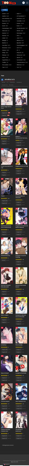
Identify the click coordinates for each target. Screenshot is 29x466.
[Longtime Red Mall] (21, 363)
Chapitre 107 (19, 111)
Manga (5, 40)
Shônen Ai (21, 55)
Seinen (5, 50)
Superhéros (6, 60)
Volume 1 (3, 260)
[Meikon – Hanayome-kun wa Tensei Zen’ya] (21, 126)
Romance (6, 47)
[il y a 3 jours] (9, 112)
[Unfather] (7, 335)
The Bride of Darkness (19, 430)
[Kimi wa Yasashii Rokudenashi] (7, 275)
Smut (5, 57)
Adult (19, 13)
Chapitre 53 (18, 380)
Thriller (5, 62)
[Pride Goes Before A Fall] (7, 156)
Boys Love (6, 21)
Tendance (19, 82)
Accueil (2, 7)
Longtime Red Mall (21, 373)
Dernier (3, 82)
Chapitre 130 (19, 406)
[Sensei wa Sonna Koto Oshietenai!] (7, 216)
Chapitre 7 (18, 291)
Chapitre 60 (4, 406)
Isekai (5, 38)
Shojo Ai (20, 52)
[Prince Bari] (21, 97)
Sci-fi (19, 47)
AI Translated (21, 16)
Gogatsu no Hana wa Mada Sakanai (22, 226)
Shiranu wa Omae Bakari (21, 286)
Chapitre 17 (18, 145)
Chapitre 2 (4, 172)
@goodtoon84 (14, 461)
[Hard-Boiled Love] (21, 391)
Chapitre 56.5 (5, 200)
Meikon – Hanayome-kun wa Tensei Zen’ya (21, 138)
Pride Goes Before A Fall (7, 167)
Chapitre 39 (4, 352)
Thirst (3, 196)
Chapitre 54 (18, 377)
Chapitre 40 (18, 435)
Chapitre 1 (4, 175)
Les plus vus (5, 85)
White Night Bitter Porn (6, 107)
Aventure (21, 18)
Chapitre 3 (18, 349)
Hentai (5, 33)
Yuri (19, 67)
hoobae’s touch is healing (21, 256)
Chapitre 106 (19, 113)
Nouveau (11, 85)
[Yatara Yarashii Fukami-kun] (7, 419)
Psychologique (22, 45)
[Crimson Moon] (7, 391)
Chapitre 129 (19, 408)
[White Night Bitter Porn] (7, 97)
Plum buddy (19, 345)
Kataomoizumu (5, 255)
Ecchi (5, 26)
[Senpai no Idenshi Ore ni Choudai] (21, 305)
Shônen (5, 55)
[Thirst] (7, 186)
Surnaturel (21, 60)
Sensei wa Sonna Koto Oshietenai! (6, 226)
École (19, 26)
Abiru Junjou (4, 315)
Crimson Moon (5, 401)
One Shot (6, 45)
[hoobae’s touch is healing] (21, 246)
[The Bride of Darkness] (21, 419)
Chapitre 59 (4, 408)
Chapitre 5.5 (4, 112)
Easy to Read (5, 373)
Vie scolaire (6, 65)
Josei (20, 38)
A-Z (7, 82)
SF (18, 50)
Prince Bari (19, 106)
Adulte (5, 16)
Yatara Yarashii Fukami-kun (5, 430)
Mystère (20, 43)
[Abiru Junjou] (7, 305)
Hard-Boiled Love (21, 401)
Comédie (21, 21)
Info (18, 35)
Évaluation (12, 82)
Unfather (3, 345)
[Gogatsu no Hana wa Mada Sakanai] (21, 216)
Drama (5, 23)
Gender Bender (22, 28)
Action (5, 13)
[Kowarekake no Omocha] (21, 186)
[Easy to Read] (7, 363)
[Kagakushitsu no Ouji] (21, 156)
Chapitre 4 (4, 234)
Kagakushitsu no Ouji (22, 166)
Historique (21, 33)
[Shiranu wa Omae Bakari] (21, 275)
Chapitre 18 (18, 142)
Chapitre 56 (4, 203)
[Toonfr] (8, 2)
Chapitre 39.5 (5, 349)
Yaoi (6, 7)
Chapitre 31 (4, 377)
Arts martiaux (7, 18)
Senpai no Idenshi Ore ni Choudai (21, 315)
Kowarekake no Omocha (20, 196)
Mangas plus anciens (8, 445)
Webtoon (20, 65)
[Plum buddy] (21, 335)
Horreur (5, 35)
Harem (20, 30)
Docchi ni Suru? (5, 136)
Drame (20, 23)
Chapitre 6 (4, 141)
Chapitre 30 (4, 380)
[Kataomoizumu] (7, 246)
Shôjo (5, 52)
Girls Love (5, 30)
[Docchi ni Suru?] (7, 126)
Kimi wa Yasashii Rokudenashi (5, 286)
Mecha (5, 43)
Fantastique (7, 28)
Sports (19, 57)
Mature (20, 40)
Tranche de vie (22, 62)
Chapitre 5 (4, 115)
